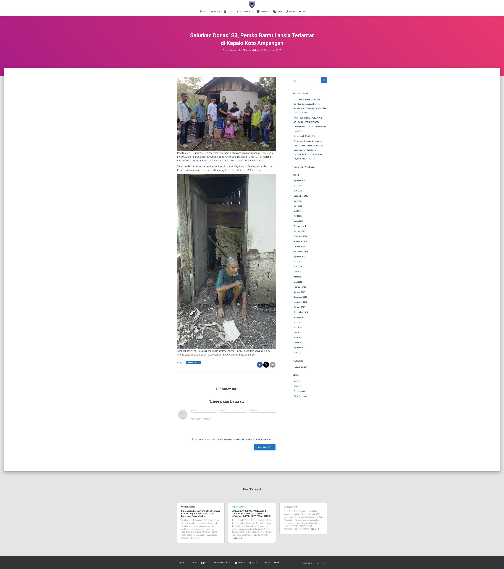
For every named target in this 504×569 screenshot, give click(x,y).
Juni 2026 (298, 191)
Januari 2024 (299, 292)
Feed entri (298, 386)
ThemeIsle (322, 563)
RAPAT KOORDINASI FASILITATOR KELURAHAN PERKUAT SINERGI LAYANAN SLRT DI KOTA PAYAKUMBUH (310, 122)
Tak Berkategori (193, 362)
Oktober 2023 (299, 307)
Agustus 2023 (299, 317)
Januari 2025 (299, 231)
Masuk (296, 381)
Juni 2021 (298, 353)
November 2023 (300, 302)
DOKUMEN (264, 11)
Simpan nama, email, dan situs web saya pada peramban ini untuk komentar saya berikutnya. (232, 439)
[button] (219, 11)
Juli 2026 (298, 186)
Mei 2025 (297, 211)
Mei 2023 (297, 333)
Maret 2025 (298, 221)
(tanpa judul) (299, 136)
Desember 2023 (300, 297)
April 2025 (298, 216)
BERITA (229, 11)
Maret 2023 (298, 343)
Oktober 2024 (299, 246)
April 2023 (298, 337)
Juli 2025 (298, 201)
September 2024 (301, 251)
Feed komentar (300, 391)
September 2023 (301, 312)
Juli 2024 (298, 262)
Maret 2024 (298, 282)
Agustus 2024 (299, 257)
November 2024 (300, 241)
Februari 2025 (300, 226)
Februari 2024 (300, 287)
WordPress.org (300, 396)
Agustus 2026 (299, 181)
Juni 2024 (298, 267)
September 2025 (301, 196)
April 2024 (298, 277)
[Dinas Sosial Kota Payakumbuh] (252, 4)
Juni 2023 (298, 327)
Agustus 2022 (299, 348)
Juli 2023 (298, 322)
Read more (195, 538)
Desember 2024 (300, 236)
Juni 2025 (298, 206)
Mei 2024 (297, 272)
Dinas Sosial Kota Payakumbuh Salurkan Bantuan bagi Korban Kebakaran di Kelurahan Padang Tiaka (310, 103)
